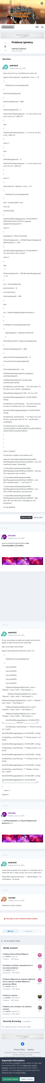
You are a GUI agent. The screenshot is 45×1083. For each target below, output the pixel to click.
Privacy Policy (19, 1050)
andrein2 (22, 49)
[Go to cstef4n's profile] (40, 955)
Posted (18, 68)
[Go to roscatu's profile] (4, 899)
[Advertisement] (22, 596)
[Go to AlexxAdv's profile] (40, 1008)
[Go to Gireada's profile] (4, 537)
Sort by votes (26, 517)
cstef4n (8, 956)
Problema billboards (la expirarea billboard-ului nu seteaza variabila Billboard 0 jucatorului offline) (19, 981)
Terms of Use (7, 1073)
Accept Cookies (11, 1079)
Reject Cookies (27, 1079)
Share (11, 931)
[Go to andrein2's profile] (5, 67)
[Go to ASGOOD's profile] (40, 996)
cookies (17, 1063)
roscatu (11, 897)
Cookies (30, 1050)
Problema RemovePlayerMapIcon (15, 954)
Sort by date (38, 517)
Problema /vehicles (10, 995)
